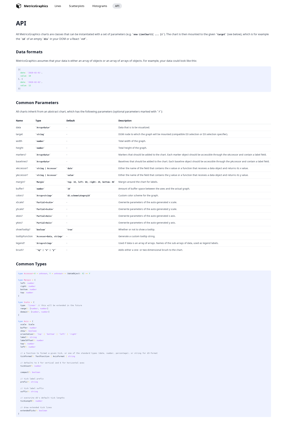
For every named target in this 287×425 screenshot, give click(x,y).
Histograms (99, 6)
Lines (58, 6)
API (117, 6)
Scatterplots (76, 6)
